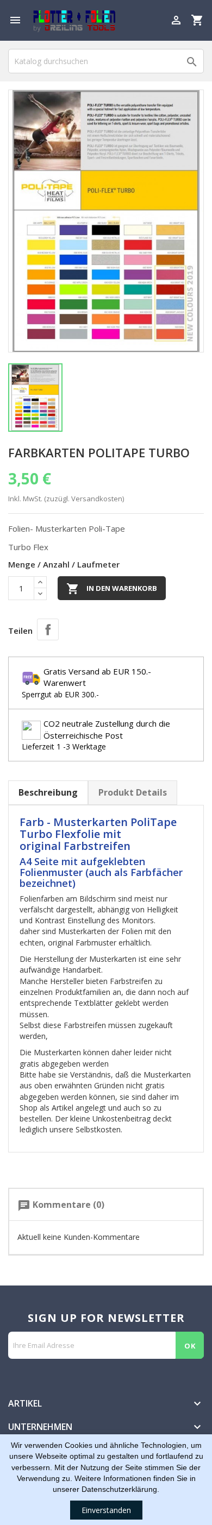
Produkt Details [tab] (132, 792)
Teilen (48, 629)
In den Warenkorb (111, 588)
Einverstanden (106, 1510)
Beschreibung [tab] (48, 792)
